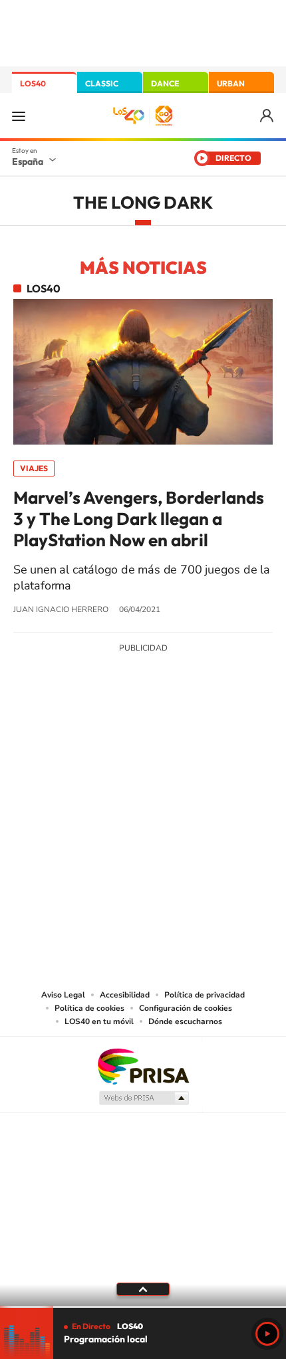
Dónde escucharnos (185, 1021)
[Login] (267, 116)
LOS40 (33, 83)
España (27, 161)
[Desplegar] (143, 1289)
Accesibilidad (125, 995)
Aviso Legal (63, 995)
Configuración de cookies (185, 1008)
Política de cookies (89, 1008)
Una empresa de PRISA (143, 1066)
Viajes (34, 468)
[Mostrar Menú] (19, 116)
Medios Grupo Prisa (143, 1098)
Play (267, 1334)
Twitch (196, 746)
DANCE (165, 83)
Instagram (63, 746)
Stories (222, 746)
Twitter (143, 746)
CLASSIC (101, 83)
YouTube (116, 746)
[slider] (143, 1307)
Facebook (169, 746)
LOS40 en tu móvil (99, 1021)
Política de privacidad (204, 995)
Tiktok (89, 746)
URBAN (231, 83)
